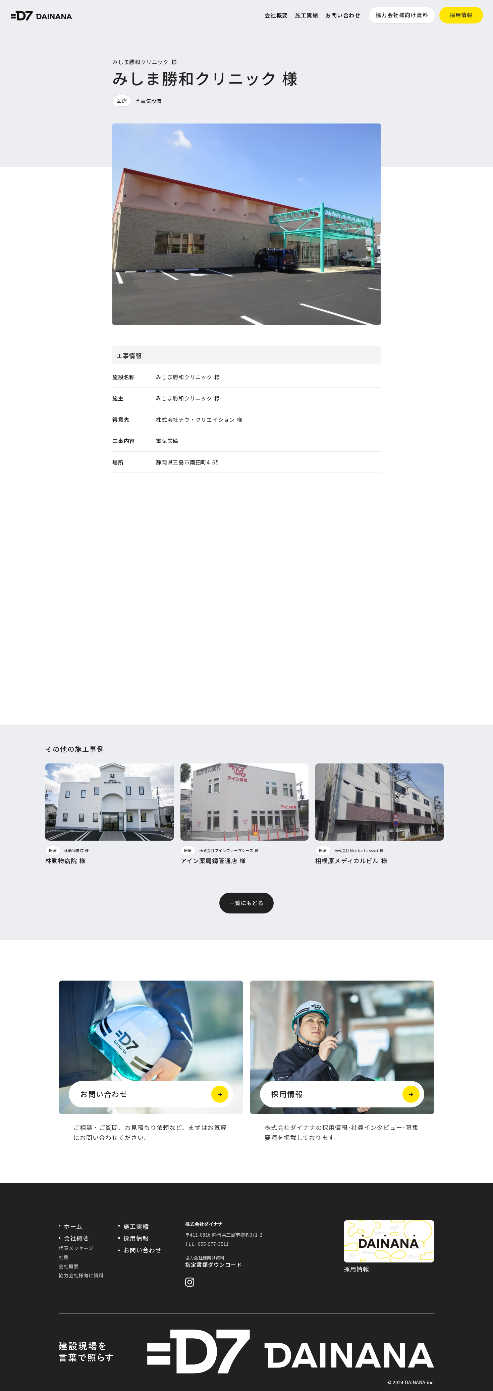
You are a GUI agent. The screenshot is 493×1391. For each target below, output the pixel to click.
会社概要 (276, 15)
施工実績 (307, 15)
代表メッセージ (76, 1248)
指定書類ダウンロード (213, 1264)
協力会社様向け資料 (402, 15)
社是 (64, 1257)
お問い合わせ (343, 15)
